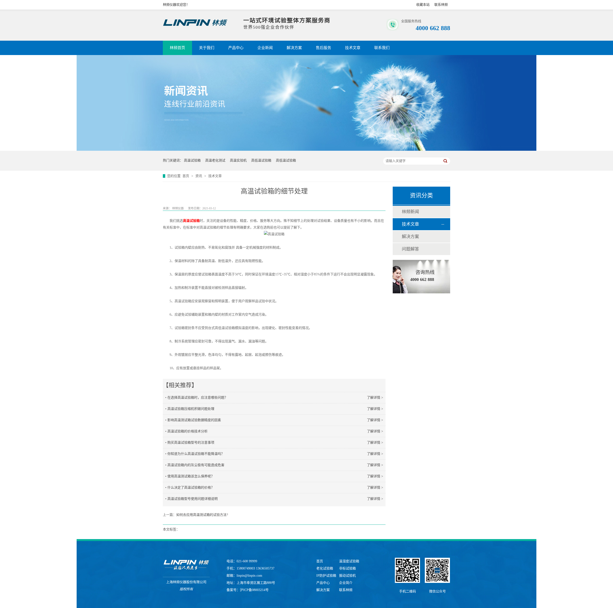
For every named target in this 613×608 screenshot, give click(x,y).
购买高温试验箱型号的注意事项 (190, 442)
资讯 (199, 176)
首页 (186, 176)
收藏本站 (423, 4)
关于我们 (206, 48)
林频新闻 (410, 211)
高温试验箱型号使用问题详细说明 (192, 499)
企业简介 (345, 583)
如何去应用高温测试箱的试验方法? (202, 515)
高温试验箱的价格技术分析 (187, 431)
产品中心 (236, 48)
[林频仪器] (186, 565)
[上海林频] (195, 26)
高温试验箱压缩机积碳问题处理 (190, 409)
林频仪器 (178, 208)
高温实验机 (238, 160)
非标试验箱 (347, 568)
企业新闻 (265, 48)
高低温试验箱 (261, 160)
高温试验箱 (192, 160)
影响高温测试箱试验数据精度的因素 (194, 420)
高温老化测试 (215, 160)
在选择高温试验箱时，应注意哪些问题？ (197, 397)
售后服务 (323, 48)
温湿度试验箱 (349, 561)
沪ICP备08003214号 (254, 590)
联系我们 (382, 48)
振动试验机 (347, 575)
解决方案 (294, 48)
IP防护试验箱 (326, 575)
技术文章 (352, 48)
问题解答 (410, 249)
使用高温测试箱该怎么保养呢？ (190, 476)
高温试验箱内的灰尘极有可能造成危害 (195, 465)
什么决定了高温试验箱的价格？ (190, 487)
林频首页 (177, 48)
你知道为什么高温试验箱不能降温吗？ (195, 454)
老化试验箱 (324, 568)
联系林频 (441, 4)
